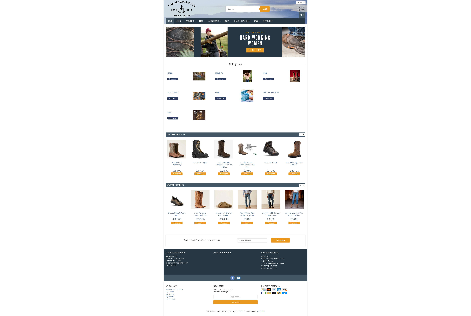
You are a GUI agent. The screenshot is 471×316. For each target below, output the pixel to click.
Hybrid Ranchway (177, 164)
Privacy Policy (267, 261)
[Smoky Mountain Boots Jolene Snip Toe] (247, 149)
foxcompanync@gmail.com (177, 263)
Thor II (270, 163)
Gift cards (267, 21)
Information (177, 174)
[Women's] (247, 76)
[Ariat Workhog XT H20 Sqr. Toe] (294, 149)
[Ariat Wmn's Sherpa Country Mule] (224, 200)
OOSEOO (241, 311)
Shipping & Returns (269, 266)
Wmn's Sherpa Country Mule (224, 214)
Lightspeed (260, 311)
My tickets (170, 294)
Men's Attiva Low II (177, 214)
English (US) (301, 2)
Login (301, 7)
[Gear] (247, 96)
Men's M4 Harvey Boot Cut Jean (271, 214)
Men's (178, 21)
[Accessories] (199, 96)
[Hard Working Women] (241, 42)
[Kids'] (295, 76)
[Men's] (199, 76)
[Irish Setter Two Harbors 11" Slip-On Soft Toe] (224, 149)
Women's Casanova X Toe (200, 214)
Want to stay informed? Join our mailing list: (222, 290)
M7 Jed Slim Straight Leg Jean (247, 214)
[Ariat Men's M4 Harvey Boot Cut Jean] (271, 200)
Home (169, 21)
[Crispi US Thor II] (271, 149)
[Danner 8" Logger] (200, 149)
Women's (190, 21)
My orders (170, 292)
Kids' (201, 21)
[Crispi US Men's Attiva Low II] (177, 200)
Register (300, 10)
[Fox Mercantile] (182, 8)
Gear (227, 21)
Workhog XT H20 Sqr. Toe (294, 164)
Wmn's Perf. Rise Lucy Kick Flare (294, 214)
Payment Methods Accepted (272, 263)
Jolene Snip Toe (247, 165)
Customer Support (268, 268)
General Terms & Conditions (272, 259)
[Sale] (199, 115)
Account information (174, 290)
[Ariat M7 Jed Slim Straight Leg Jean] (247, 200)
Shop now (172, 79)
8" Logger (200, 163)
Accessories (214, 21)
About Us (264, 256)
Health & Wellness (242, 21)
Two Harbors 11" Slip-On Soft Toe (224, 165)
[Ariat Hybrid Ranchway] (177, 149)
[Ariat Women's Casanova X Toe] (200, 200)
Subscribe (280, 240)
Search (265, 9)
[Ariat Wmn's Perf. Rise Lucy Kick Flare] (294, 200)
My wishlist (170, 297)
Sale (256, 21)
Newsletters (170, 299)
